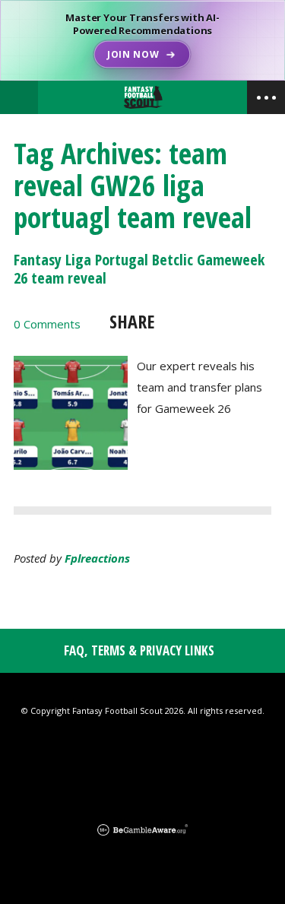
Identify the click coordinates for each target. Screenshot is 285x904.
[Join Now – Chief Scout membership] (142, 40)
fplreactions (97, 558)
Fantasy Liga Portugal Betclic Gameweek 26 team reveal (139, 268)
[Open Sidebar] (266, 97)
